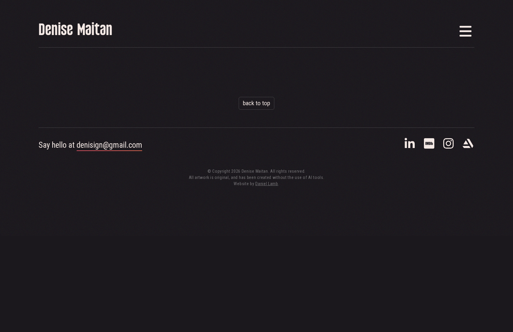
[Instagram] (448, 147)
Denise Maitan (75, 31)
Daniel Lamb (266, 183)
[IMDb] (429, 147)
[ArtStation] (467, 147)
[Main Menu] (465, 31)
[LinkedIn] (410, 147)
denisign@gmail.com (109, 145)
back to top (256, 103)
